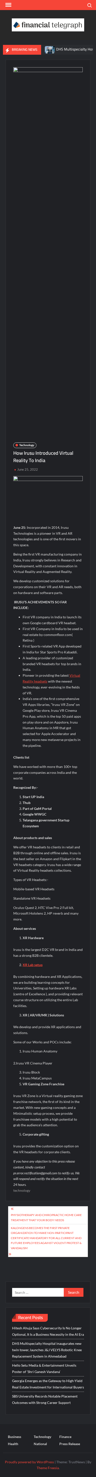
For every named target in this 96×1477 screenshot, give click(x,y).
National (40, 1444)
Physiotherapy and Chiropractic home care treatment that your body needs (46, 1217)
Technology (26, 445)
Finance (65, 1437)
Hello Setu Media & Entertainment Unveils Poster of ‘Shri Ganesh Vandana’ (44, 1368)
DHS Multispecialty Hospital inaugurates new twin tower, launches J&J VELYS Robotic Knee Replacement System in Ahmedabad (47, 1349)
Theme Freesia (48, 1468)
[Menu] (8, 5)
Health (13, 1444)
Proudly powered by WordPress (29, 1462)
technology (21, 1190)
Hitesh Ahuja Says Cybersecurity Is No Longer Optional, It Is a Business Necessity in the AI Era (48, 1331)
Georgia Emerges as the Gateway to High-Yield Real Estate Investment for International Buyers (48, 1384)
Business (14, 1437)
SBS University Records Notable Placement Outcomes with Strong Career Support (45, 1399)
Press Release (69, 1444)
